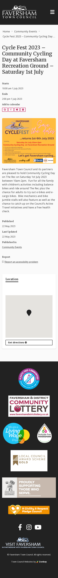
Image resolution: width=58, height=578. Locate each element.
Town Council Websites (22, 561)
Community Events (12, 247)
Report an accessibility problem (21, 261)
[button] (29, 313)
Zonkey (42, 561)
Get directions (16, 342)
